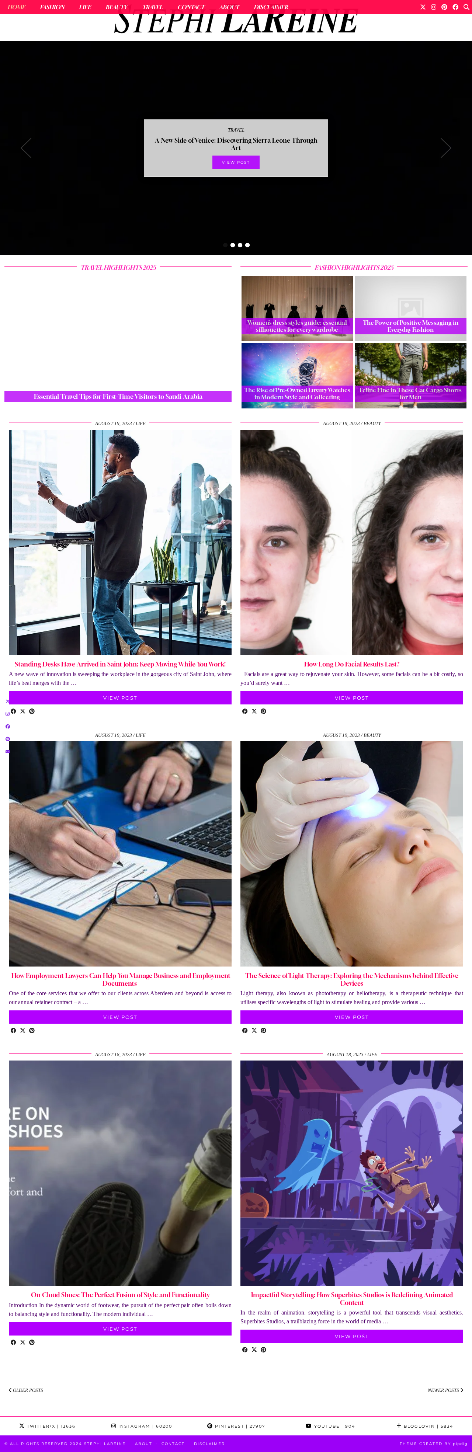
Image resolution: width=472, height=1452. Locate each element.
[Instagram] (433, 7)
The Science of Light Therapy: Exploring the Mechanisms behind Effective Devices (351, 979)
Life (85, 7)
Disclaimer (271, 7)
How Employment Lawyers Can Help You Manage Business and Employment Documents (120, 979)
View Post (236, 162)
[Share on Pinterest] (32, 711)
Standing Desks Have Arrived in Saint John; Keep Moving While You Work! (120, 664)
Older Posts (27, 1390)
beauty (372, 423)
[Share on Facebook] (13, 711)
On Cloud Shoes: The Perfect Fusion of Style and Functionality (120, 1295)
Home (16, 7)
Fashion (52, 7)
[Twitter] (423, 7)
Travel (152, 7)
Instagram (144, 1426)
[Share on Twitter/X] (22, 711)
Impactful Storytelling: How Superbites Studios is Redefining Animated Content (352, 1298)
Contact (190, 7)
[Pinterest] (444, 7)
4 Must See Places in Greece (236, 144)
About (229, 7)
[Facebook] (455, 7)
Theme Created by (434, 1443)
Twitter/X (50, 1426)
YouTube (333, 1426)
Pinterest (239, 1426)
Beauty (116, 7)
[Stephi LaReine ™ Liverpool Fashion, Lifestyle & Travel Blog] (236, 20)
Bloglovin (427, 1426)
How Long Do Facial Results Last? (352, 664)
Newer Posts (444, 1390)
